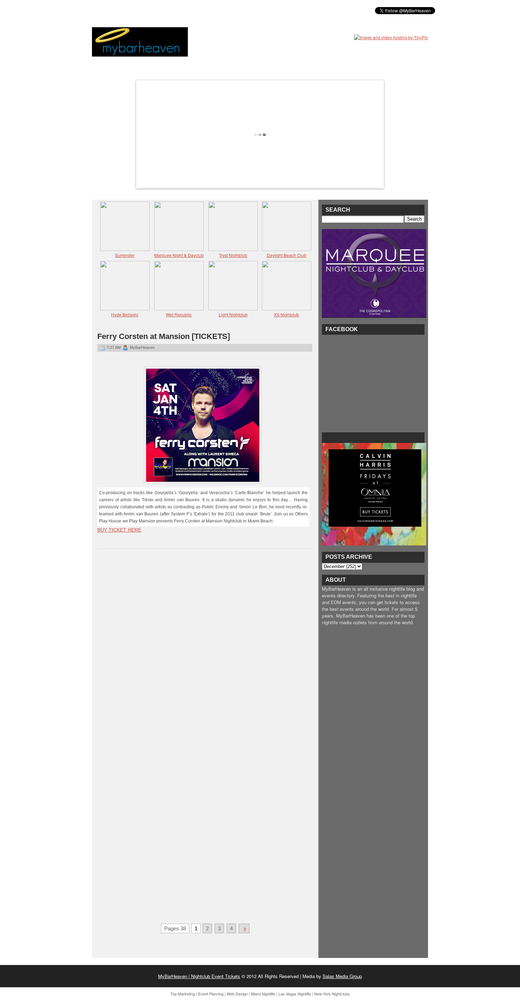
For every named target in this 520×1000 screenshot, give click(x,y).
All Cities (201, 10)
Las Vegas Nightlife (294, 993)
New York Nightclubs (332, 993)
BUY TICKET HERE (119, 530)
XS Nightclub (286, 314)
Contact (267, 10)
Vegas (171, 10)
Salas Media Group (342, 976)
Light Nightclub (233, 314)
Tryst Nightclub (233, 255)
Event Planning (211, 993)
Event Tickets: (114, 10)
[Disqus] (205, 646)
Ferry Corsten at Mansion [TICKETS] (163, 336)
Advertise (235, 10)
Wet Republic (179, 314)
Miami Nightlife (263, 993)
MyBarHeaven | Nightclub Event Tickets (199, 976)
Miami (148, 10)
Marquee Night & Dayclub (179, 255)
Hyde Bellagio (124, 314)
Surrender (124, 255)
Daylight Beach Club (286, 255)
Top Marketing (183, 993)
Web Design (237, 993)
